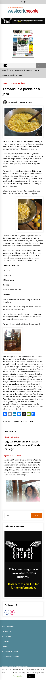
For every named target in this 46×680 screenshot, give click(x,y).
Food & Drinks (19, 83)
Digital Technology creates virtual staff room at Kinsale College (22, 445)
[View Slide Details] (23, 21)
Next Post (8, 431)
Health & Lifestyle (11, 437)
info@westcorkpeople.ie (10, 656)
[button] (38, 65)
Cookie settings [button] (18, 676)
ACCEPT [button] (30, 676)
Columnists (7, 83)
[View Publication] (23, 43)
